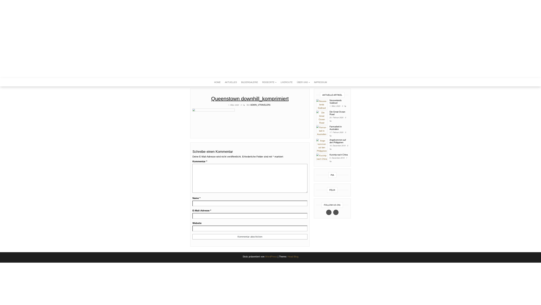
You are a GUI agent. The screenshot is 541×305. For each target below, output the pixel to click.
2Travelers (270, 43)
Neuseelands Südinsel (336, 101)
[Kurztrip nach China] (321, 156)
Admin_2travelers (260, 104)
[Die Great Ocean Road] (321, 117)
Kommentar (199, 161)
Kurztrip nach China (339, 154)
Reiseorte (268, 82)
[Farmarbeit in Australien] (321, 130)
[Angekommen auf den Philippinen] (321, 145)
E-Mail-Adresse (201, 210)
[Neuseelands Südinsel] (321, 104)
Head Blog (293, 256)
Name (196, 198)
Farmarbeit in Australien (336, 127)
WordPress (271, 256)
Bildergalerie (249, 82)
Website (196, 223)
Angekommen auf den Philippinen (338, 141)
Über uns (302, 82)
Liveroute (287, 82)
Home (217, 82)
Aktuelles (231, 82)
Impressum (320, 82)
